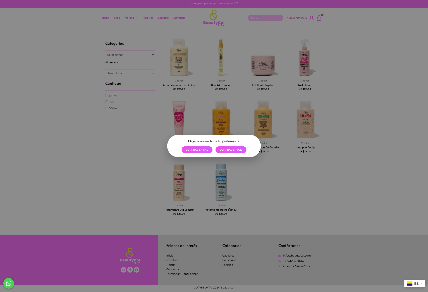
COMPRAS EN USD (231, 149)
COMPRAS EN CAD (197, 149)
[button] (8, 283)
